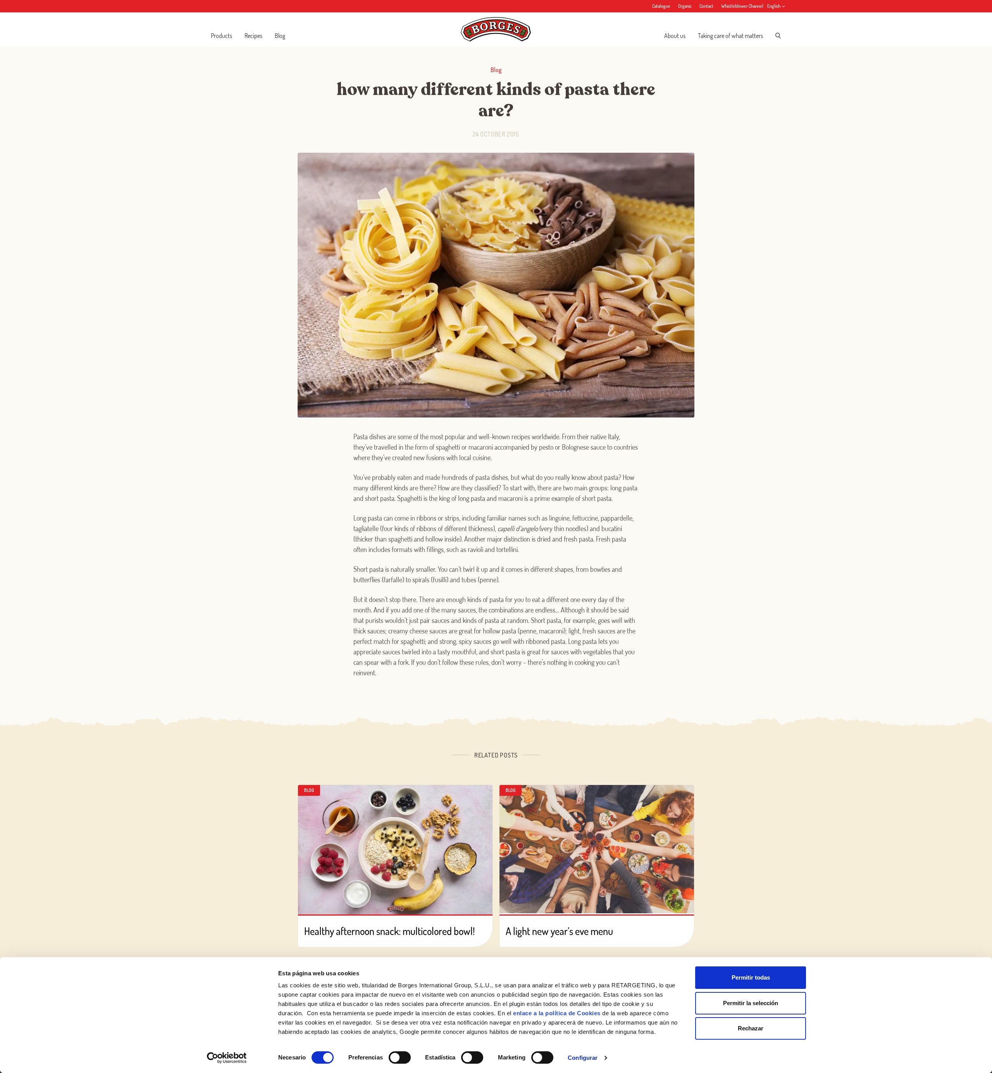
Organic (685, 6)
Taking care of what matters (730, 36)
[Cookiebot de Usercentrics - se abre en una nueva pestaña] (227, 1058)
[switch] (400, 1057)
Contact (706, 6)
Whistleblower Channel (742, 6)
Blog (280, 36)
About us (674, 36)
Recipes (253, 36)
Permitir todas (751, 977)
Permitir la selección (750, 1003)
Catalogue (661, 6)
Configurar (583, 1057)
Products (221, 36)
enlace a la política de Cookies (557, 1013)
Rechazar (750, 1028)
